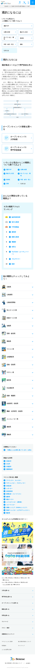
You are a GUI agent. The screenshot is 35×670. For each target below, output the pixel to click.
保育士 (14, 247)
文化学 (8, 463)
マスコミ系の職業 (6, 584)
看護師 (14, 242)
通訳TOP (6, 26)
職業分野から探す (24, 582)
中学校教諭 (15, 227)
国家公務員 (15, 237)
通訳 (29, 577)
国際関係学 (9, 469)
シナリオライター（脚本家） (14, 502)
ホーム (3, 577)
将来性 (22, 38)
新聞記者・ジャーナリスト (13, 494)
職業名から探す (24, 577)
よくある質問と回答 (6, 649)
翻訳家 (8, 513)
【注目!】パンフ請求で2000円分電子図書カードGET (17, 6)
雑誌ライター (10, 499)
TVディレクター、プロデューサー (15, 483)
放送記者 (8, 485)
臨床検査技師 (16, 217)
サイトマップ (21, 645)
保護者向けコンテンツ (8, 634)
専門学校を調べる (7, 596)
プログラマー (16, 259)
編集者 (8, 496)
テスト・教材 (5, 628)
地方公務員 (15, 222)
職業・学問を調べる (9, 577)
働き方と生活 (24, 32)
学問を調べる (5, 615)
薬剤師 (14, 232)
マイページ (5, 621)
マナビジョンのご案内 (7, 641)
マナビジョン (5, 3)
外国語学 (8, 466)
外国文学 (8, 461)
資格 (21, 44)
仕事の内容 (7, 32)
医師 (13, 264)
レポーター (9, 488)
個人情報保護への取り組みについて (13, 663)
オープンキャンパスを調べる (10, 603)
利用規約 (4, 645)
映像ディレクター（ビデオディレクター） (18, 510)
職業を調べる (17, 577)
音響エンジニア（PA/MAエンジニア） (17, 507)
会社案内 (28, 663)
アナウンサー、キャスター (13, 480)
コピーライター (10, 504)
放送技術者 (9, 491)
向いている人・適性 (9, 38)
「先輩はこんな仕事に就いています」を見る (18, 450)
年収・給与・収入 (9, 44)
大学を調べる (5, 590)
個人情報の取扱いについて (24, 641)
